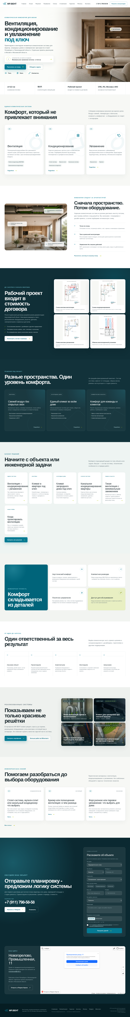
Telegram (91, 1009)
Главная (23, 3)
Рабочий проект (63, 1009)
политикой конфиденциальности (96, 926)
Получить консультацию (118, 3)
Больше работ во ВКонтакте (39, 738)
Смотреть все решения (16, 540)
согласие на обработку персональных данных (102, 924)
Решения (38, 3)
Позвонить (32, 910)
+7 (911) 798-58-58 (102, 4)
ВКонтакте (98, 1009)
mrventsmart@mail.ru (15, 971)
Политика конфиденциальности (58, 1011)
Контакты (87, 3)
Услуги (31, 3)
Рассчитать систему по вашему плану (87, 255)
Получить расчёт (104, 930)
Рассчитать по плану (14, 67)
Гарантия (71, 1009)
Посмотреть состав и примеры (18, 338)
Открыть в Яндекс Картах (20, 988)
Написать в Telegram (15, 910)
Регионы (79, 3)
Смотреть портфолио (15, 738)
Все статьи (10, 825)
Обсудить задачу (35, 67)
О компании (63, 3)
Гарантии (72, 3)
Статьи (55, 3)
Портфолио (47, 3)
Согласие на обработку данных (73, 1011)
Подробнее (12, 170)
